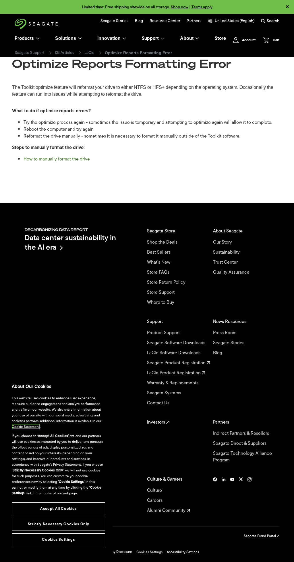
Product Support (164, 333)
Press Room (225, 333)
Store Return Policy (167, 282)
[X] (241, 495)
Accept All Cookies (58, 509)
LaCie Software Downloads (174, 353)
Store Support (161, 292)
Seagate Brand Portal (260, 536)
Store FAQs (159, 272)
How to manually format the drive (57, 159)
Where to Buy (161, 302)
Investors (156, 422)
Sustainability (227, 252)
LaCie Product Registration (174, 373)
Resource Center (165, 21)
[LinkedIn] (224, 495)
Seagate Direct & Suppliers (240, 443)
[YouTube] (232, 495)
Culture (155, 490)
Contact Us (159, 403)
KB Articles (64, 52)
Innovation (109, 38)
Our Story (223, 242)
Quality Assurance (232, 272)
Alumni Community (167, 510)
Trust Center (226, 262)
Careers (155, 500)
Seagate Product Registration (177, 363)
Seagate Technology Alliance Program (242, 456)
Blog (139, 21)
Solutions (65, 38)
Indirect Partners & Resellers (241, 433)
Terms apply (202, 7)
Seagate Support (30, 52)
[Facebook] (215, 495)
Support (150, 38)
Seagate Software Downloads (176, 343)
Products (24, 38)
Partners (194, 21)
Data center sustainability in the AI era (70, 242)
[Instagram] (249, 495)
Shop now (179, 7)
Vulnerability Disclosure (114, 552)
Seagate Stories (114, 21)
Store (220, 38)
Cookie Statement (26, 427)
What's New (159, 262)
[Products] (37, 38)
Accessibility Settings (183, 552)
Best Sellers (159, 252)
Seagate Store (161, 231)
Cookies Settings (149, 552)
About (187, 38)
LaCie (89, 52)
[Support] (162, 38)
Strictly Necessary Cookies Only (58, 524)
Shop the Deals (163, 242)
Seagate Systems (164, 393)
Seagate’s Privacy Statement (59, 464)
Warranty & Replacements (173, 383)
